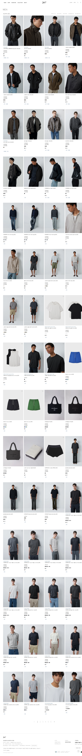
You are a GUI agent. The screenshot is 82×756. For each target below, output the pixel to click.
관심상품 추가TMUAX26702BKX (42, 64)
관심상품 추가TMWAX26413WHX (42, 673)
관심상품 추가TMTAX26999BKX (63, 344)
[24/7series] (7, 737)
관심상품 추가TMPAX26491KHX (22, 483)
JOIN (75, 2)
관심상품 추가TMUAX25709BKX (22, 158)
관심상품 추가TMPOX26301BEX (22, 296)
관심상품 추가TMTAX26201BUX (22, 531)
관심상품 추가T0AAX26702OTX (63, 437)
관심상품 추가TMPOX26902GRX (42, 391)
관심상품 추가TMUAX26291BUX (42, 158)
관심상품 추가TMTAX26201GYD (42, 531)
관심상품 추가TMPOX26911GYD (42, 250)
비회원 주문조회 (57, 742)
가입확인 (7, 750)
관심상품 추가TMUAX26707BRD (22, 110)
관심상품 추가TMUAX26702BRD (63, 64)
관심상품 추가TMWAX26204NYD (42, 625)
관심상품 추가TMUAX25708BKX (42, 110)
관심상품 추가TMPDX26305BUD (42, 204)
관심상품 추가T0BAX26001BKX (63, 158)
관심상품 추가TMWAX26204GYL (22, 625)
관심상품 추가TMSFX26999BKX (42, 344)
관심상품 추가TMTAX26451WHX (63, 673)
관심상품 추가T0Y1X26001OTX (42, 437)
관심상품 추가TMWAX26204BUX (63, 578)
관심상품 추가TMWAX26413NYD (22, 673)
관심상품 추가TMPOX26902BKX (22, 391)
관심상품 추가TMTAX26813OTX (22, 344)
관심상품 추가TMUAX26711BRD (42, 17)
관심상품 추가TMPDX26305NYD (22, 204)
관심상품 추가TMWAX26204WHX (63, 625)
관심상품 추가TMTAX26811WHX (63, 296)
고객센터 (76, 740)
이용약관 (66, 740)
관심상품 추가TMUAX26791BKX (22, 17)
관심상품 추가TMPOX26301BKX (42, 296)
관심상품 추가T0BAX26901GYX (22, 437)
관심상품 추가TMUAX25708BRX (63, 110)
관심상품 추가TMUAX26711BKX (63, 17)
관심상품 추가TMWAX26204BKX (42, 578)
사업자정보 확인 (34, 745)
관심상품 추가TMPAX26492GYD (63, 483)
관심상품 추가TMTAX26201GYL (63, 531)
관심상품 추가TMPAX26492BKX (42, 483)
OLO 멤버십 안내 (58, 743)
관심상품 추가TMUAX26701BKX (22, 64)
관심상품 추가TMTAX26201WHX (22, 578)
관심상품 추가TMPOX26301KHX (63, 250)
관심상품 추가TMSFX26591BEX (22, 250)
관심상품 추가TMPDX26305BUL (63, 204)
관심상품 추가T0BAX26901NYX (63, 391)
